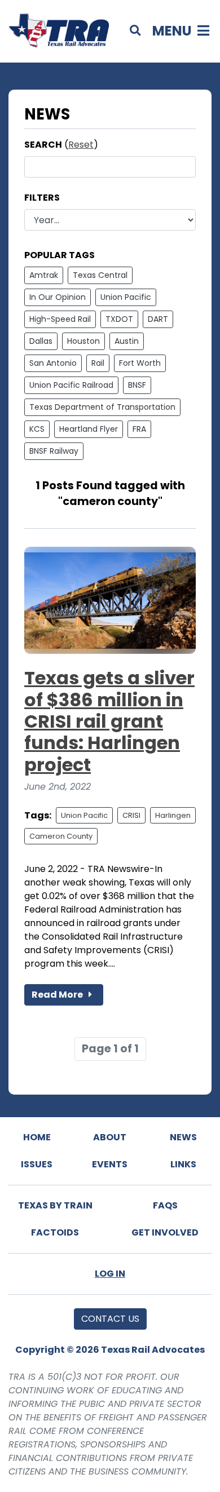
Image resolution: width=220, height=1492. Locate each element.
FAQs (165, 1205)
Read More (58, 994)
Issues (36, 1164)
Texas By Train (55, 1205)
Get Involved (165, 1232)
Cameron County (61, 836)
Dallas (40, 341)
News (183, 1137)
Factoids (55, 1232)
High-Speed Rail (60, 319)
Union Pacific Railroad (71, 385)
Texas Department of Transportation (102, 407)
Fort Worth (140, 363)
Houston (83, 341)
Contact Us (110, 1318)
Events (109, 1164)
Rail (97, 363)
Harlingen (173, 815)
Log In (110, 1273)
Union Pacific (125, 297)
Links (183, 1164)
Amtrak (43, 275)
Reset (81, 144)
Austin (127, 341)
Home (37, 1137)
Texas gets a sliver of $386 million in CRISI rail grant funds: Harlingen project (109, 721)
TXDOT (119, 319)
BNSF (137, 385)
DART (158, 319)
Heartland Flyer (88, 429)
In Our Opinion (57, 297)
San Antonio (53, 363)
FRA (139, 429)
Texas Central (100, 275)
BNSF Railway (53, 451)
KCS (37, 429)
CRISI (131, 815)
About (109, 1137)
